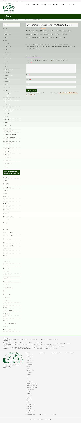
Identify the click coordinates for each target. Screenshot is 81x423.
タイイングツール (8, 69)
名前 (28, 74)
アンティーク (8, 87)
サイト (28, 84)
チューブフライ (8, 151)
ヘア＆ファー (8, 160)
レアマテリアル (8, 163)
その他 (6, 49)
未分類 (6, 166)
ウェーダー (7, 63)
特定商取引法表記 (38, 348)
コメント (29, 62)
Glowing (6, 116)
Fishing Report (8, 34)
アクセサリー (8, 60)
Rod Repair (6, 348)
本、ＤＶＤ (7, 84)
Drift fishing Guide (28, 348)
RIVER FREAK (39, 419)
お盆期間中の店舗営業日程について (34, 48)
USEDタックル (8, 46)
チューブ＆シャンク (9, 148)
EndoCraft (7, 113)
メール (28, 79)
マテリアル (7, 140)
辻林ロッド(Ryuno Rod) (10, 137)
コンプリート (8, 145)
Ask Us (55, 348)
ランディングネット (9, 75)
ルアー (6, 102)
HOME (5, 19)
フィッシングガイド (16, 348)
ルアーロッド (8, 107)
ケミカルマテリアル (9, 143)
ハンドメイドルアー (9, 110)
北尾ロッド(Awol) (8, 131)
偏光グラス (7, 78)
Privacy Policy (48, 348)
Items (6, 40)
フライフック (8, 157)
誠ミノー (7, 119)
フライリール (8, 52)
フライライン (8, 122)
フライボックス (8, 72)
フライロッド (8, 55)
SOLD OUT (7, 43)
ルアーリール (8, 58)
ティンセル (7, 154)
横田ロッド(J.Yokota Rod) (24, 344)
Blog (14, 19)
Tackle (6, 37)
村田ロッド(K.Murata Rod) (10, 134)
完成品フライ (8, 81)
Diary (6, 31)
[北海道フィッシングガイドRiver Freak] (9, 12)
